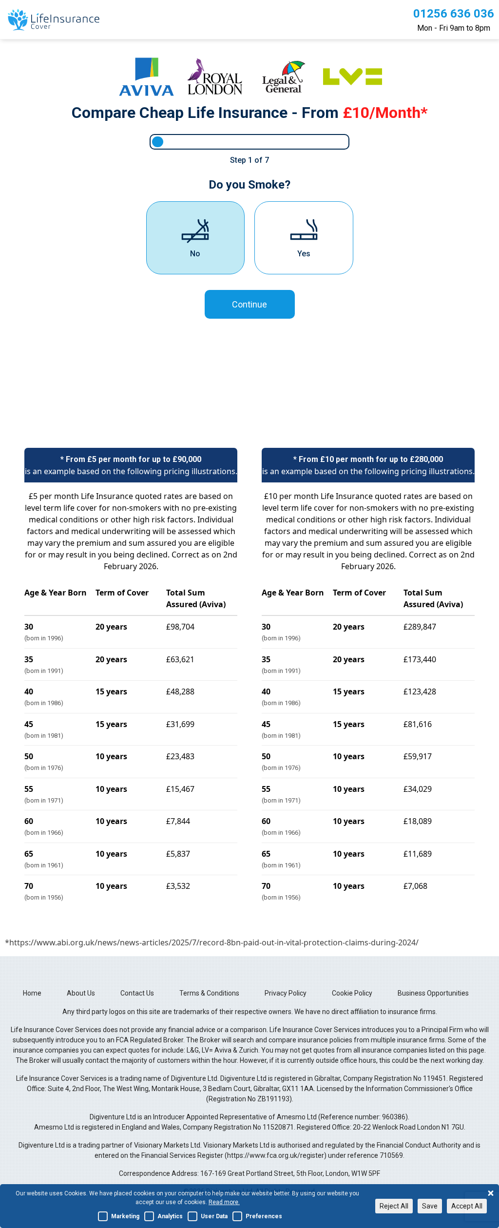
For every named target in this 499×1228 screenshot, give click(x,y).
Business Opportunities (433, 993)
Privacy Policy (286, 993)
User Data (214, 1216)
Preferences (264, 1216)
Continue (249, 304)
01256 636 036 (453, 13)
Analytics (170, 1216)
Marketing (125, 1216)
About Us (81, 993)
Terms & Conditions (209, 993)
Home (32, 993)
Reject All (394, 1206)
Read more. (224, 1202)
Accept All (466, 1206)
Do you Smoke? (249, 185)
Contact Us (137, 993)
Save (430, 1206)
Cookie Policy (352, 993)
